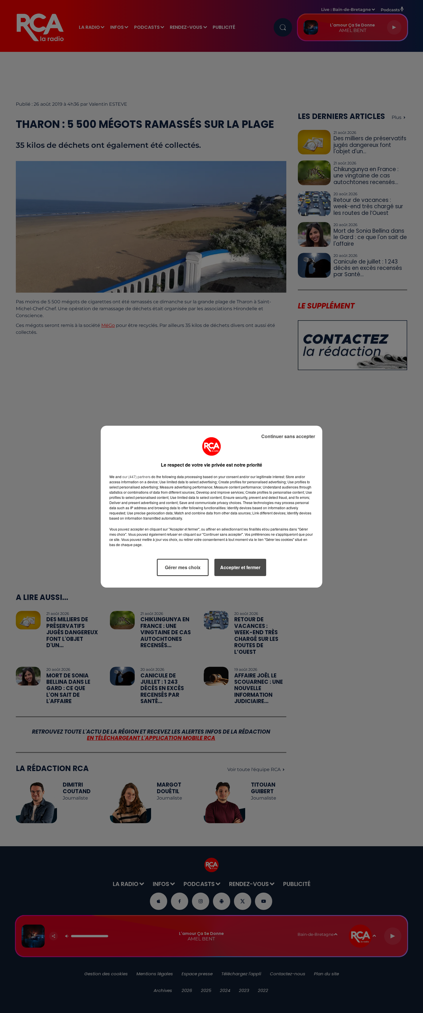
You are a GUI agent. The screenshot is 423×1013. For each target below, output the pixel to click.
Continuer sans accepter (288, 436)
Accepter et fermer (240, 567)
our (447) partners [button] (136, 476)
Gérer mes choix (183, 567)
